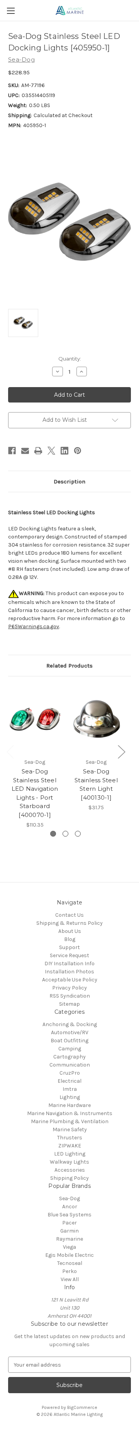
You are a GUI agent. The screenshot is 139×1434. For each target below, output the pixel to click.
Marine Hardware (69, 1105)
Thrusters (69, 1137)
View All (70, 1279)
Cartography (69, 1056)
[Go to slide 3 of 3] (78, 834)
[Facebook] (12, 450)
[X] (51, 450)
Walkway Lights (69, 1162)
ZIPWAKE (69, 1145)
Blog (69, 939)
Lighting (69, 1097)
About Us (69, 931)
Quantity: (69, 359)
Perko (69, 1271)
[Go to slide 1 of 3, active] (53, 834)
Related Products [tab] (69, 665)
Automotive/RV (69, 1032)
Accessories (69, 1170)
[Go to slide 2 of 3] (65, 834)
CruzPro (69, 1073)
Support (69, 947)
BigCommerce (82, 1407)
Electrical (69, 1081)
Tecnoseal (69, 1263)
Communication (69, 1065)
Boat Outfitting (69, 1040)
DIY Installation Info (69, 963)
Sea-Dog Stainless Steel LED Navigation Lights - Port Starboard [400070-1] (35, 793)
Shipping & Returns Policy (69, 923)
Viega (69, 1247)
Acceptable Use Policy (69, 979)
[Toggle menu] (10, 10)
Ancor (69, 1206)
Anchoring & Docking (69, 1024)
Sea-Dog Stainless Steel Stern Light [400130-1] (96, 784)
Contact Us (69, 915)
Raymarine (69, 1239)
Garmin (69, 1231)
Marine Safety (70, 1129)
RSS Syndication (69, 996)
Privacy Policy (69, 988)
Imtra (70, 1089)
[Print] (38, 450)
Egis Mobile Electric (69, 1255)
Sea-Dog (69, 1198)
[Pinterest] (77, 450)
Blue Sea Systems (69, 1214)
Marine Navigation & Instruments (69, 1113)
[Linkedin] (64, 450)
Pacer (69, 1222)
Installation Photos (69, 971)
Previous (10, 751)
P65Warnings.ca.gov (33, 626)
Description (69, 481)
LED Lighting (69, 1154)
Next (121, 751)
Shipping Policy (69, 1178)
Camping (69, 1048)
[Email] (25, 450)
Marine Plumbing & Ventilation (69, 1121)
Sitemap (69, 1004)
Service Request (69, 955)
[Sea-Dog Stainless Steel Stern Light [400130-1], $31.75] (96, 719)
